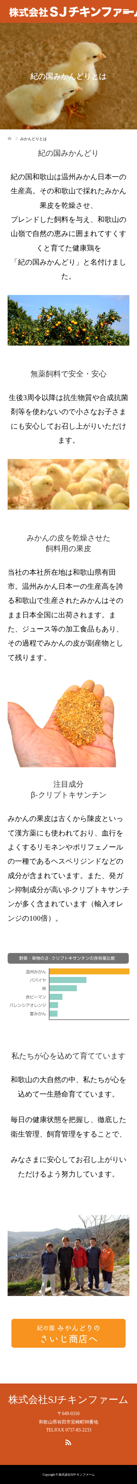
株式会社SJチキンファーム (68, 1399)
